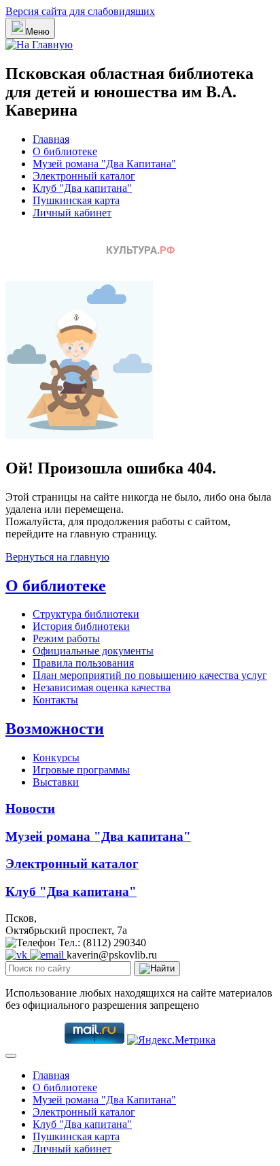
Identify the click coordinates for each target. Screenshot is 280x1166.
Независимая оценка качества (102, 687)
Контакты (55, 699)
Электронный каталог (84, 176)
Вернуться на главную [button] (57, 557)
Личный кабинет (72, 212)
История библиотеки (81, 626)
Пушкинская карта (76, 200)
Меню (38, 32)
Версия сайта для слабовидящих (80, 11)
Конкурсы (56, 757)
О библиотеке (65, 151)
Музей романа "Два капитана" (98, 836)
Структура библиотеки (86, 614)
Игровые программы (81, 770)
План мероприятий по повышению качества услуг (150, 675)
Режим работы (66, 638)
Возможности (54, 728)
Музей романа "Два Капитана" (104, 163)
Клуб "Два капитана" (82, 188)
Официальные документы (93, 650)
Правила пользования (83, 663)
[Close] (10, 1056)
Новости (30, 808)
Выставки (56, 782)
